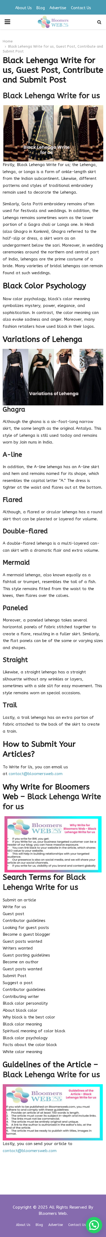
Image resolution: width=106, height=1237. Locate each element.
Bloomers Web (53, 1213)
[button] (94, 1225)
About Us (23, 8)
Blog (40, 8)
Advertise (57, 8)
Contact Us (81, 8)
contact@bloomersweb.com (36, 773)
